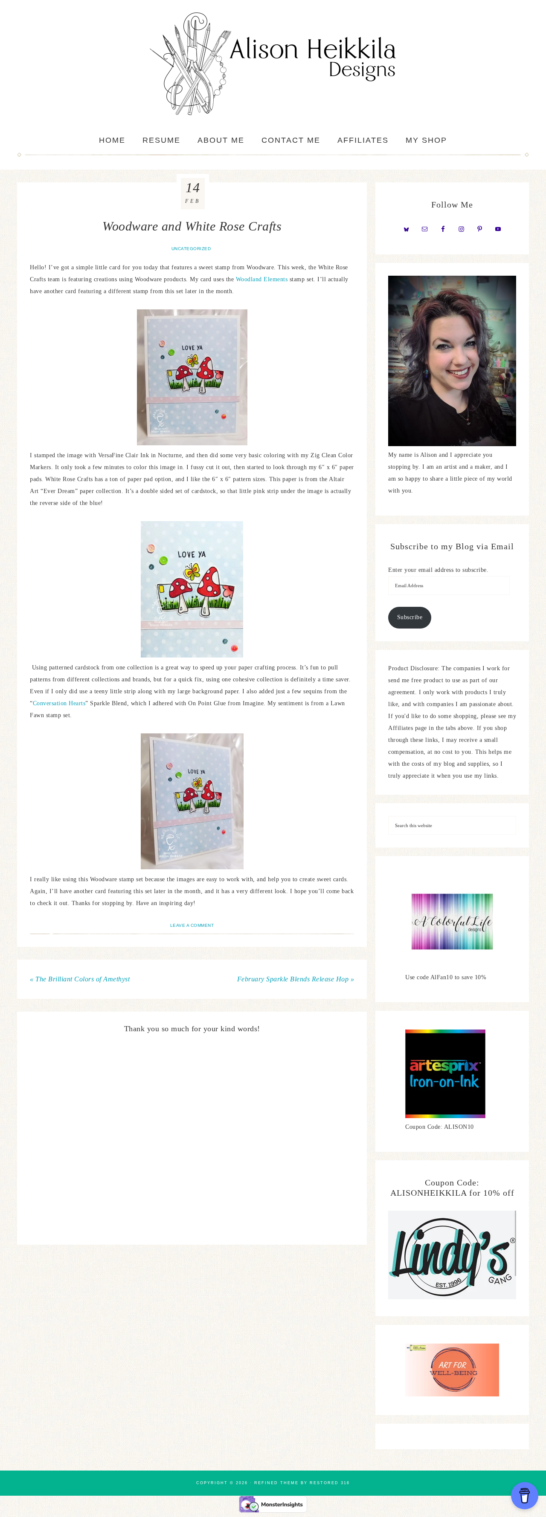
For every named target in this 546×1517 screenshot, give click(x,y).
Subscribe (410, 617)
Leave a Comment (192, 925)
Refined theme (276, 1483)
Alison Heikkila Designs (273, 64)
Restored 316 (330, 1483)
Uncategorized (191, 248)
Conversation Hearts (59, 703)
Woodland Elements (262, 279)
